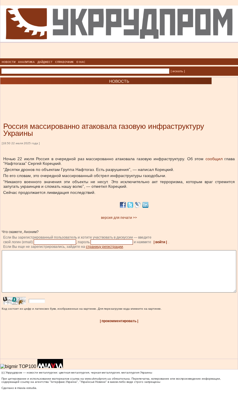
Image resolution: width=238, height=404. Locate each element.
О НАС (80, 62)
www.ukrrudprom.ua (98, 378)
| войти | (160, 242)
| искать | (178, 71)
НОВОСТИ (8, 62)
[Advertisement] (70, 94)
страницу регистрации (104, 247)
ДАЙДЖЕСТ (45, 62)
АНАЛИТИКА (26, 62)
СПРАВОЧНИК (64, 62)
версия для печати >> (119, 218)
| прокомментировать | (119, 321)
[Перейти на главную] (119, 56)
